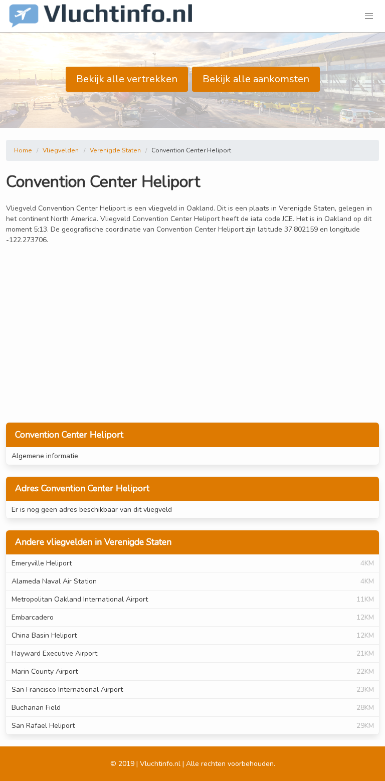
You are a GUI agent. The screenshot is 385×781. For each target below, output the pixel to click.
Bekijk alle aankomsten (256, 79)
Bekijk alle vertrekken (126, 79)
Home (23, 150)
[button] (369, 16)
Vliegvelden (61, 150)
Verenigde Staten (115, 150)
